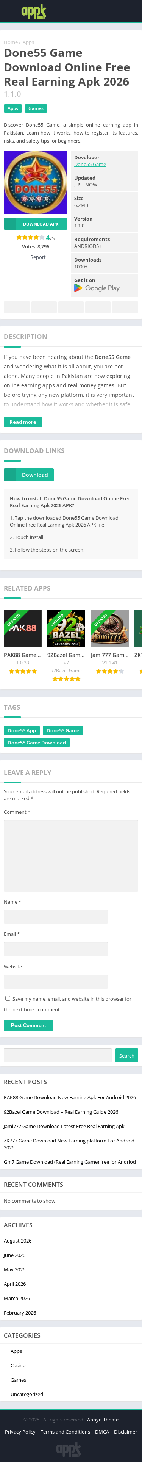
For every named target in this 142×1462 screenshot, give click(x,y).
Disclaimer (125, 1431)
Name (12, 901)
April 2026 (15, 1283)
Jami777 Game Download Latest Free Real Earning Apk (64, 1126)
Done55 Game (90, 164)
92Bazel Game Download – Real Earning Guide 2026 (61, 1111)
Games (36, 108)
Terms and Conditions (65, 1431)
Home (11, 42)
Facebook (17, 307)
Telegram (98, 307)
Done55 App (22, 730)
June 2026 (14, 1255)
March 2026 (17, 1298)
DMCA (102, 1431)
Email (12, 934)
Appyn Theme (103, 1419)
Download (35, 474)
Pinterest (71, 307)
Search (126, 1055)
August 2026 (17, 1240)
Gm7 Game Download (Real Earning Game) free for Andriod (70, 1161)
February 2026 (20, 1312)
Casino (18, 1365)
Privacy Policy (20, 1431)
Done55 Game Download (37, 742)
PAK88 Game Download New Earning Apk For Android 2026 (70, 1097)
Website (13, 966)
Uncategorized (27, 1394)
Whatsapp (125, 307)
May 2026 (14, 1269)
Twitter (44, 307)
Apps (28, 42)
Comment (17, 812)
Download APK (40, 224)
